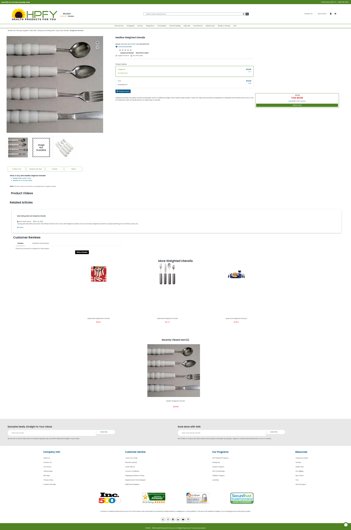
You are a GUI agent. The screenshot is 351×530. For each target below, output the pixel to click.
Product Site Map (49, 484)
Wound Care (119, 26)
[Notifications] (331, 14)
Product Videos (22, 193)
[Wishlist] (97, 43)
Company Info (51, 452)
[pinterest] (188, 520)
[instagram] (173, 520)
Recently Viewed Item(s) (175, 340)
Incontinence (198, 26)
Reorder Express (131, 462)
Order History (130, 467)
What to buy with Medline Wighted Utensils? (28, 176)
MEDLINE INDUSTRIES (125, 44)
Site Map (46, 476)
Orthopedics (161, 26)
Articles (54, 169)
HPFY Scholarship (218, 471)
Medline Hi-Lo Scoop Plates (22, 180)
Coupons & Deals (302, 458)
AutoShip (215, 480)
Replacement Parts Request (135, 480)
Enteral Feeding (175, 26)
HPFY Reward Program (220, 458)
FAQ (297, 480)
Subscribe (103, 432)
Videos (73, 169)
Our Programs (220, 452)
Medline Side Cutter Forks (22, 178)
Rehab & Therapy (224, 26)
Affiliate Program (218, 476)
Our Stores (47, 467)
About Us (46, 458)
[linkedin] (178, 520)
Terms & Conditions (132, 471)
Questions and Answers (127, 53)
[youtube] (183, 520)
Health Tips (300, 467)
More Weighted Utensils (175, 261)
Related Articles (21, 202)
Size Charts (300, 476)
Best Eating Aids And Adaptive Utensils (31, 216)
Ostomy (140, 26)
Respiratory (150, 26)
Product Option (121, 64)
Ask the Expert (301, 484)
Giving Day (216, 462)
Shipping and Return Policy (134, 476)
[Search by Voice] (244, 14)
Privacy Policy (48, 480)
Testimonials (47, 471)
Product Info (16, 169)
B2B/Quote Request (132, 484)
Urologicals (130, 26)
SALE (235, 26)
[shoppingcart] (335, 14)
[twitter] (163, 520)
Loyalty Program (218, 467)
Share (21, 227)
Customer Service (135, 452)
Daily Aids (186, 26)
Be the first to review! (142, 53)
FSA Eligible (299, 471)
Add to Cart (297, 105)
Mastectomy (210, 26)
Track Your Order (131, 458)
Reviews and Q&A (35, 169)
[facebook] (168, 520)
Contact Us (308, 14)
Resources (301, 452)
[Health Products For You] (34, 14)
